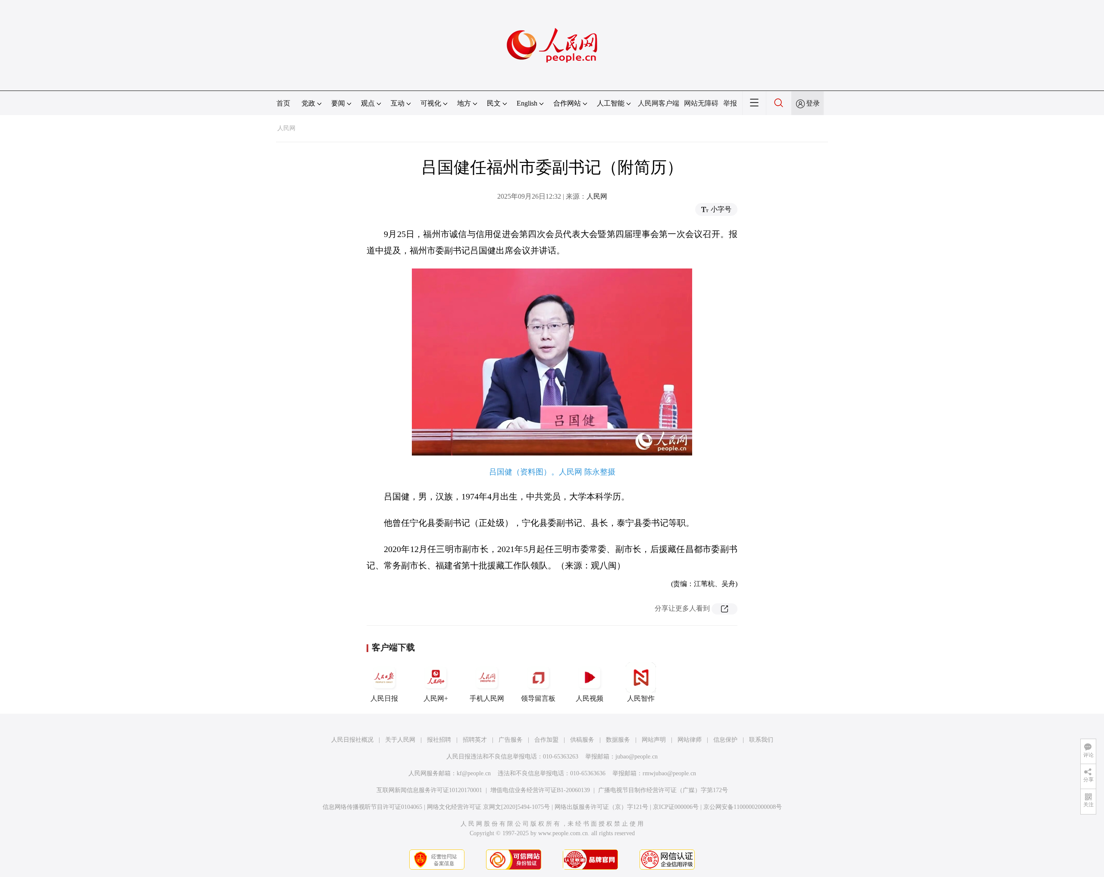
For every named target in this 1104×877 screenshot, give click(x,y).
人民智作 (641, 698)
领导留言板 (538, 698)
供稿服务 (582, 740)
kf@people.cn (474, 773)
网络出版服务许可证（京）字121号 (601, 807)
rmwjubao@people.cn (669, 773)
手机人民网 (487, 698)
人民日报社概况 (352, 740)
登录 (813, 103)
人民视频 (589, 698)
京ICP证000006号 (676, 807)
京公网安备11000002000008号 (742, 807)
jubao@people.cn (636, 756)
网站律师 (689, 740)
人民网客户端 (658, 103)
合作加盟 (546, 740)
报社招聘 (439, 740)
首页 (283, 103)
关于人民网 (400, 740)
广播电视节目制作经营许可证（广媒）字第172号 (663, 790)
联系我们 (761, 740)
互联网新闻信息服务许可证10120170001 (429, 790)
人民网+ (435, 698)
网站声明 (654, 740)
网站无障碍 (701, 103)
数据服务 (618, 740)
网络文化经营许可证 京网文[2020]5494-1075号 (488, 807)
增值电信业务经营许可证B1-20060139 (540, 790)
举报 (730, 103)
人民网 (286, 128)
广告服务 (511, 740)
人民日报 (384, 698)
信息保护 (725, 740)
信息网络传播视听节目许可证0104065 (372, 807)
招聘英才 (475, 740)
